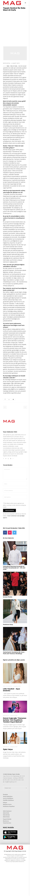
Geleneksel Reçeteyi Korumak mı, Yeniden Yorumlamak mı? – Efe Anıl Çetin (14, 568)
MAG (8, 66)
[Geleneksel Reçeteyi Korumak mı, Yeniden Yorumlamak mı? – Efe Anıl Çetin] (15, 553)
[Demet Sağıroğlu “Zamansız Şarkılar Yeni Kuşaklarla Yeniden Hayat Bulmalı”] (15, 707)
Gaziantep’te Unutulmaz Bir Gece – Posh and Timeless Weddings (14, 652)
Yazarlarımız (7, 823)
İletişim (5, 794)
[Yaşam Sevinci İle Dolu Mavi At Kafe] (15, 421)
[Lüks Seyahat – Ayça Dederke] (15, 673)
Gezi (4, 686)
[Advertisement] (15, 28)
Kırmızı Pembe (7, 597)
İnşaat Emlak (7, 819)
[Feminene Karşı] (15, 611)
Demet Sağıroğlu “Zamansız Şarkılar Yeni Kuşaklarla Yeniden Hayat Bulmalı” (14, 720)
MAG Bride (6, 815)
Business (6, 821)
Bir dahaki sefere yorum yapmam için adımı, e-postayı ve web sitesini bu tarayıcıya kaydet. (14, 505)
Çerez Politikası (8, 798)
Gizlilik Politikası (8, 800)
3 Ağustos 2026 (13, 715)
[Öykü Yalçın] (15, 738)
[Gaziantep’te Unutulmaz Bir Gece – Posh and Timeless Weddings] (15, 638)
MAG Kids (6, 813)
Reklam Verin (7, 804)
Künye (5, 802)
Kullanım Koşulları (9, 806)
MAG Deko (6, 817)
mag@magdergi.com (10, 782)
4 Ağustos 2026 (16, 686)
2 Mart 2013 (15, 63)
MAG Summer (7, 811)
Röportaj (6, 63)
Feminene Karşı (8, 624)
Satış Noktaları (8, 796)
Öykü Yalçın (8, 749)
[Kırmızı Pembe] (15, 583)
